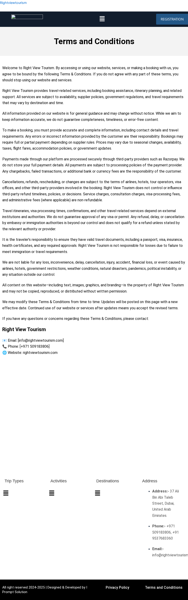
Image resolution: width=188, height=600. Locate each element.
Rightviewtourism (13, 3)
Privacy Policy (117, 587)
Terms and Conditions (163, 587)
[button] (102, 19)
